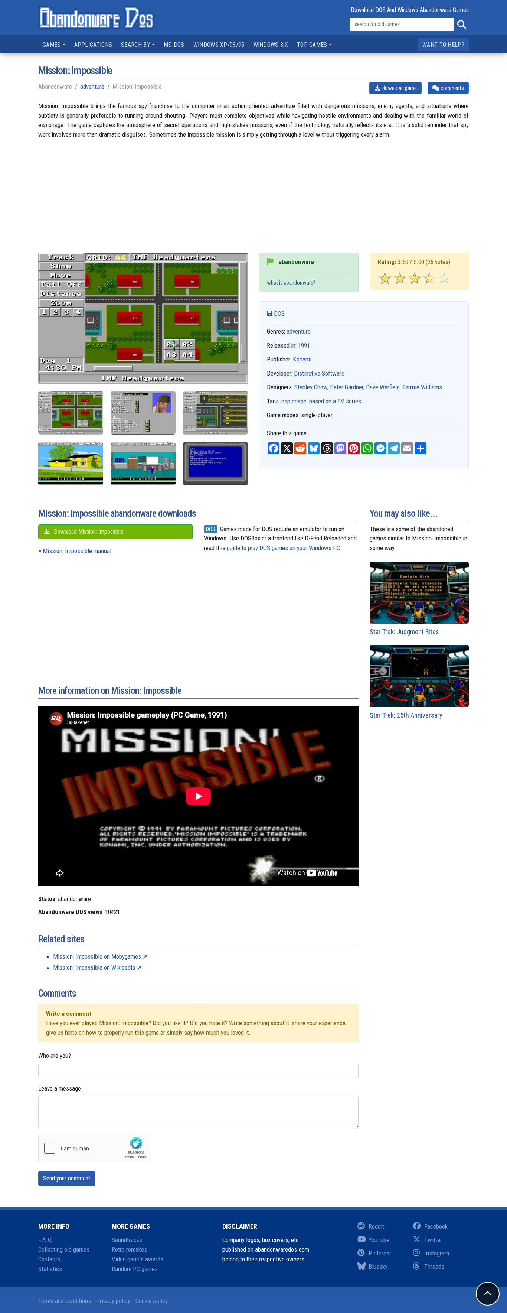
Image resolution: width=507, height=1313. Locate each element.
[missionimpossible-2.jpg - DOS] (215, 413)
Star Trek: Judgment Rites (404, 632)
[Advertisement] (253, 201)
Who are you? (54, 1055)
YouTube (379, 1240)
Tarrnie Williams (422, 387)
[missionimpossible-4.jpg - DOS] (70, 463)
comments (451, 88)
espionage (294, 401)
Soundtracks (127, 1240)
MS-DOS (174, 44)
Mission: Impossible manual (77, 551)
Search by (135, 44)
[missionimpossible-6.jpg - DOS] (215, 463)
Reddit (376, 1226)
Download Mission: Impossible (88, 531)
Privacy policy (113, 1300)
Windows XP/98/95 (219, 44)
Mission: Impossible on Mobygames (97, 956)
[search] (461, 24)
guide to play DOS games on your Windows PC (283, 548)
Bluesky (378, 1266)
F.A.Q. (45, 1240)
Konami (302, 359)
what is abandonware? (291, 282)
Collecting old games (63, 1249)
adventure (92, 86)
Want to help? (443, 44)
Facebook (436, 1226)
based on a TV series (335, 401)
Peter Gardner (346, 387)
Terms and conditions (64, 1300)
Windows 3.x (271, 44)
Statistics (50, 1269)
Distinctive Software (319, 373)
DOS (278, 313)
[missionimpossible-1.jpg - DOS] (143, 413)
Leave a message (59, 1088)
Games (52, 44)
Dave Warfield (383, 387)
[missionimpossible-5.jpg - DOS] (143, 463)
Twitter (433, 1240)
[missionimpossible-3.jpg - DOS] (70, 413)
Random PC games (135, 1269)
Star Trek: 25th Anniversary (406, 715)
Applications (93, 44)
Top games (312, 44)
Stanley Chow (310, 387)
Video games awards (137, 1259)
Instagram (436, 1253)
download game (399, 88)
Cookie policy (151, 1300)
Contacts (49, 1259)
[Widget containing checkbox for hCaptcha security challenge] (94, 1148)
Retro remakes (129, 1249)
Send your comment (66, 1178)
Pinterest (380, 1253)
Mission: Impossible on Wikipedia (94, 967)
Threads (434, 1266)
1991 (304, 345)
